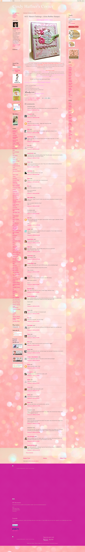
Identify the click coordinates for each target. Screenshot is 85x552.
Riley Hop (15, 265)
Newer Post (26, 458)
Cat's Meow (15, 155)
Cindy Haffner (32, 98)
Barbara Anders (70, 70)
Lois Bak (70, 126)
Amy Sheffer (30, 325)
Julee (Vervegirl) (30, 436)
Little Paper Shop (16, 212)
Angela (70, 67)
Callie (28, 246)
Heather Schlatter (31, 296)
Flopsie (14, 176)
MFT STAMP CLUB (17, 230)
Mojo (14, 239)
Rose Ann (29, 288)
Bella (14, 150)
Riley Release (15, 270)
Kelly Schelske (30, 372)
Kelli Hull (70, 86)
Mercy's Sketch (16, 219)
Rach (28, 129)
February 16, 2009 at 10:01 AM (33, 432)
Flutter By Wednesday (15, 182)
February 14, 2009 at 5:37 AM (33, 110)
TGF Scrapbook (16, 297)
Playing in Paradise (16, 261)
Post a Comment (29, 452)
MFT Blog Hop (16, 223)
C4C (13, 153)
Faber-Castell (15, 174)
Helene (28, 402)
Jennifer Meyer (30, 263)
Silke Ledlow (30, 197)
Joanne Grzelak (70, 81)
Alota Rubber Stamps (32, 99)
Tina (28, 145)
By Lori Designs (16, 152)
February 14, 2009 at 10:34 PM (33, 352)
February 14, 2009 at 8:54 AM (33, 193)
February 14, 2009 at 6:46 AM (33, 141)
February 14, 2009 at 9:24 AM (33, 206)
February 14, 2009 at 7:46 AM (33, 166)
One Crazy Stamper (15, 247)
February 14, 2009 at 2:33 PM (33, 271)
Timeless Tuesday (16, 304)
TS (13, 311)
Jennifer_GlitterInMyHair (32, 356)
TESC (14, 295)
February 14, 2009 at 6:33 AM (33, 132)
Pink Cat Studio (16, 258)
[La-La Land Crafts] (74, 39)
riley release (15, 267)
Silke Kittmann (70, 95)
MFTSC (14, 237)
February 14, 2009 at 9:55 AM (33, 213)
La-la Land (15, 207)
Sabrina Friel (70, 128)
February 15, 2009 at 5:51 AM (33, 390)
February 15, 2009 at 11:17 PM (33, 405)
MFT (14, 221)
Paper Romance (16, 254)
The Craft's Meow (16, 299)
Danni (28, 178)
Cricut (14, 167)
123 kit (14, 133)
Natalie (28, 379)
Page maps (15, 249)
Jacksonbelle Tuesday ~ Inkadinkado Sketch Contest (17, 201)
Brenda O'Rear (70, 109)
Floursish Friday (16, 180)
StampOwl (29, 114)
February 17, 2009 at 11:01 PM (33, 450)
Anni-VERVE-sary (16, 144)
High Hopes (15, 197)
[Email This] (45, 98)
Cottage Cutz (15, 163)
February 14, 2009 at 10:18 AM (33, 235)
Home (45, 458)
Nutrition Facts (28, 468)
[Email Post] (42, 98)
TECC (14, 293)
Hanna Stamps (16, 193)
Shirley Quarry (70, 131)
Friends (14, 189)
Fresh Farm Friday (16, 187)
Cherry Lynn (15, 159)
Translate (73, 23)
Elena (28, 341)
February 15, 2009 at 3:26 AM (33, 383)
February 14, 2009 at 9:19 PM (33, 345)
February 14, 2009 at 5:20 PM (33, 321)
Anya (14, 146)
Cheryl (28, 387)
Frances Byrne (70, 75)
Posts (15, 332)
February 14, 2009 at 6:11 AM (33, 117)
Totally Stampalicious (15, 307)
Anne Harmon (70, 103)
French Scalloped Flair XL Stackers (16, 185)
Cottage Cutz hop (16, 165)
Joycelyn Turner (70, 84)
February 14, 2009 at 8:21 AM (33, 182)
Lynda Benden (30, 153)
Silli (28, 121)
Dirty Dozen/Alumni (17, 171)
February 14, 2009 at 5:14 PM (33, 306)
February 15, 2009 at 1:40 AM (33, 375)
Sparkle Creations (16, 282)
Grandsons (15, 191)
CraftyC (29, 229)
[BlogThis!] (46, 98)
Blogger (56, 543)
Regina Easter (30, 239)
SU (13, 289)
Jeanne (28, 162)
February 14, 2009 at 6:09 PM (33, 330)
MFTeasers (15, 235)
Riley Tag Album (16, 272)
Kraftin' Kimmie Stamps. (16, 205)
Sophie (14, 280)
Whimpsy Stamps (16, 316)
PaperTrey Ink (15, 256)
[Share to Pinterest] (49, 98)
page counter (15, 530)
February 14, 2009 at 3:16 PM (33, 284)
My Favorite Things (16, 240)
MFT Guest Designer (15, 228)
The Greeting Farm (16, 301)
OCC (38, 99)
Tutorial (14, 312)
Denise (28, 349)
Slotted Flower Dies (17, 279)
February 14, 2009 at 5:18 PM (33, 313)
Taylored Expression (15, 291)
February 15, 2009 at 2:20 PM (33, 398)
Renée (28, 364)
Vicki (70, 96)
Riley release (15, 268)
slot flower (15, 277)
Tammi (28, 334)
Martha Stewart (16, 215)
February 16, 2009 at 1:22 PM (33, 441)
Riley (14, 263)
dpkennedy (29, 170)
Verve (14, 314)
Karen (28, 276)
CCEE (14, 157)
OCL (14, 244)
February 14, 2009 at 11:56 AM (33, 251)
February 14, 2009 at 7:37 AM (33, 158)
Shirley (28, 394)
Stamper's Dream (16, 287)
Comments (16, 334)
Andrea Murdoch (70, 65)
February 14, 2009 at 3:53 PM (33, 292)
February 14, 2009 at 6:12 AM (33, 125)
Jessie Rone (70, 78)
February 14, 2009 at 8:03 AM (33, 174)
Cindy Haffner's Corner (33, 6)
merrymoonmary (45, 543)
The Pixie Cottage (16, 302)
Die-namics (15, 169)
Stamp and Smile (31, 445)
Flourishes (15, 178)
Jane (28, 217)
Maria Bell (70, 92)
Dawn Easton (30, 136)
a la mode (15, 135)
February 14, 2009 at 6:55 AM (33, 149)
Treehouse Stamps (16, 309)
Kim (28, 317)
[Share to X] (47, 98)
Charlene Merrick (70, 112)
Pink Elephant (15, 259)
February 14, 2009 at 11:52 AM (33, 242)
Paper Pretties (15, 250)
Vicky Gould (70, 138)
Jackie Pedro (30, 255)
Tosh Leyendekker (55, 79)
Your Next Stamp (16, 321)
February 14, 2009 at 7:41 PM (33, 337)
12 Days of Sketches (15, 131)
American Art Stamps (15, 141)
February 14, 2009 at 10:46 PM (33, 360)
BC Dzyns (15, 148)
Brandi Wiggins (70, 106)
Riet (28, 186)
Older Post (63, 458)
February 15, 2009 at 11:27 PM (33, 423)
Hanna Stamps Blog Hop (16, 195)
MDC (14, 217)
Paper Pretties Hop (16, 252)
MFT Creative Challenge (15, 225)
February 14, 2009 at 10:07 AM (33, 225)
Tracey (28, 310)
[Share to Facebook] (48, 98)
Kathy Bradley (70, 124)
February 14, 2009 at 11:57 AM (33, 259)
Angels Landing (16, 143)
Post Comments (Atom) (34, 461)
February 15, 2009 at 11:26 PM (33, 414)
